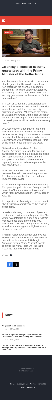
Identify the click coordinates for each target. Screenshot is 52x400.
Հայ (18, 4)
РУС (29, 4)
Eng (24, 4)
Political (8, 32)
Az (35, 4)
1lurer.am (29, 371)
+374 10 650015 (28, 387)
